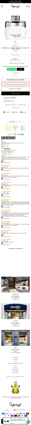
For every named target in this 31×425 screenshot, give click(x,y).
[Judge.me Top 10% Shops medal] (23, 128)
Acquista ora (15, 93)
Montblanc (15, 46)
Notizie (15, 361)
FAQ (15, 365)
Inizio (15, 44)
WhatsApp (12, 69)
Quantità (15, 73)
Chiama (21, 69)
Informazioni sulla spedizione (15, 104)
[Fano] (15, 338)
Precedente (4, 152)
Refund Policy (15, 372)
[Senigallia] (15, 285)
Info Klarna (15, 367)
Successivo (10, 152)
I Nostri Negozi (15, 357)
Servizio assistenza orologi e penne (15, 363)
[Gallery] (15, 311)
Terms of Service (15, 369)
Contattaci (15, 107)
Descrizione (15, 54)
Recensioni (15, 359)
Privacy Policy (15, 370)
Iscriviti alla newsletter (15, 376)
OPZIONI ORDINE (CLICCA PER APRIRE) (15, 79)
